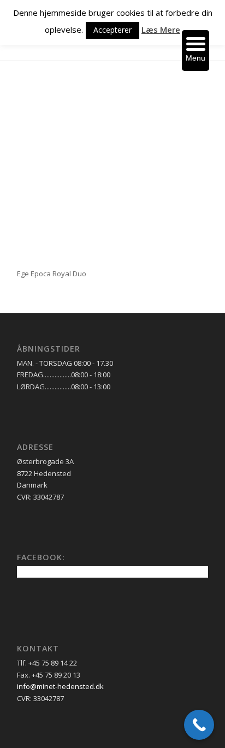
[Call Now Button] (199, 725)
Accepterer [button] (112, 30)
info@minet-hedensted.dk (60, 686)
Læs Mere (160, 29)
